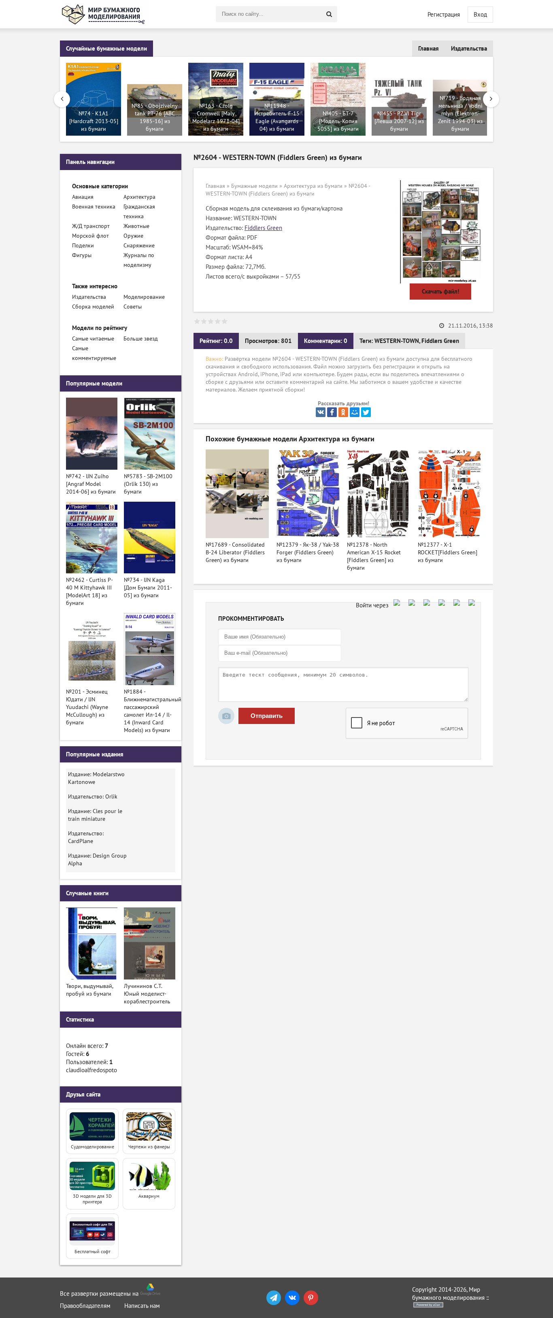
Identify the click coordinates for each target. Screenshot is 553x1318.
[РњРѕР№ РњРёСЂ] (354, 412)
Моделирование (144, 297)
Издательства (469, 48)
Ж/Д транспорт (91, 226)
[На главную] (104, 14)
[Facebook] (332, 412)
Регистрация (444, 14)
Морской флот (90, 235)
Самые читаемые (93, 338)
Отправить (267, 715)
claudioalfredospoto (91, 1070)
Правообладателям (85, 1305)
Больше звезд (140, 338)
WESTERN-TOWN (396, 341)
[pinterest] (311, 1297)
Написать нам (142, 1305)
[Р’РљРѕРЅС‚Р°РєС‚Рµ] (320, 412)
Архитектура (139, 197)
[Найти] (329, 14)
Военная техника (93, 206)
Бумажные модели (254, 186)
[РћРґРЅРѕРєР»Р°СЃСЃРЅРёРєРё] (343, 412)
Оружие (133, 235)
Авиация (83, 197)
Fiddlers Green (263, 228)
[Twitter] (366, 412)
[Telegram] (273, 1297)
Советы (132, 306)
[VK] (292, 1297)
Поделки (83, 245)
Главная (428, 48)
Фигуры (81, 255)
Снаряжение (139, 245)
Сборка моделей (93, 306)
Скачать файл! (440, 291)
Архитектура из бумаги (313, 186)
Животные (136, 226)
